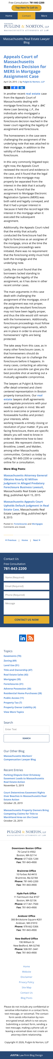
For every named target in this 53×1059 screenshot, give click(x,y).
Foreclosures (20, 523)
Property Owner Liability (20, 707)
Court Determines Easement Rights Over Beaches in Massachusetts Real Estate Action (25, 796)
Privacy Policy (26, 982)
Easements (12, 656)
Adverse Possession (17, 688)
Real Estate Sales (16, 674)
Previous (10, 540)
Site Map (26, 987)
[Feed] (30, 638)
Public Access (14, 698)
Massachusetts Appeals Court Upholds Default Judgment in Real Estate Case (26, 505)
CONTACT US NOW (27, 619)
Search (27, 738)
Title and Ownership (18, 670)
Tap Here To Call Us (26, 7)
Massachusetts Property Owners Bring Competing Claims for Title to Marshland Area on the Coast (26, 814)
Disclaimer (26, 977)
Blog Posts (26, 998)
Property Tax (13, 702)
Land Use (11, 665)
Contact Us (26, 992)
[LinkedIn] (22, 638)
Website (26, 971)
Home (8, 15)
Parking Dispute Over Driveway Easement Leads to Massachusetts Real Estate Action (24, 778)
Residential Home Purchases (23, 693)
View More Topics (14, 712)
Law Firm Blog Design (26, 1055)
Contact (26, 15)
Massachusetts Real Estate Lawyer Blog (26, 27)
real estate (33, 93)
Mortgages (37, 523)
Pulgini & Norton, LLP (37, 1042)
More (44, 15)
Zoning (10, 660)
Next (36, 540)
